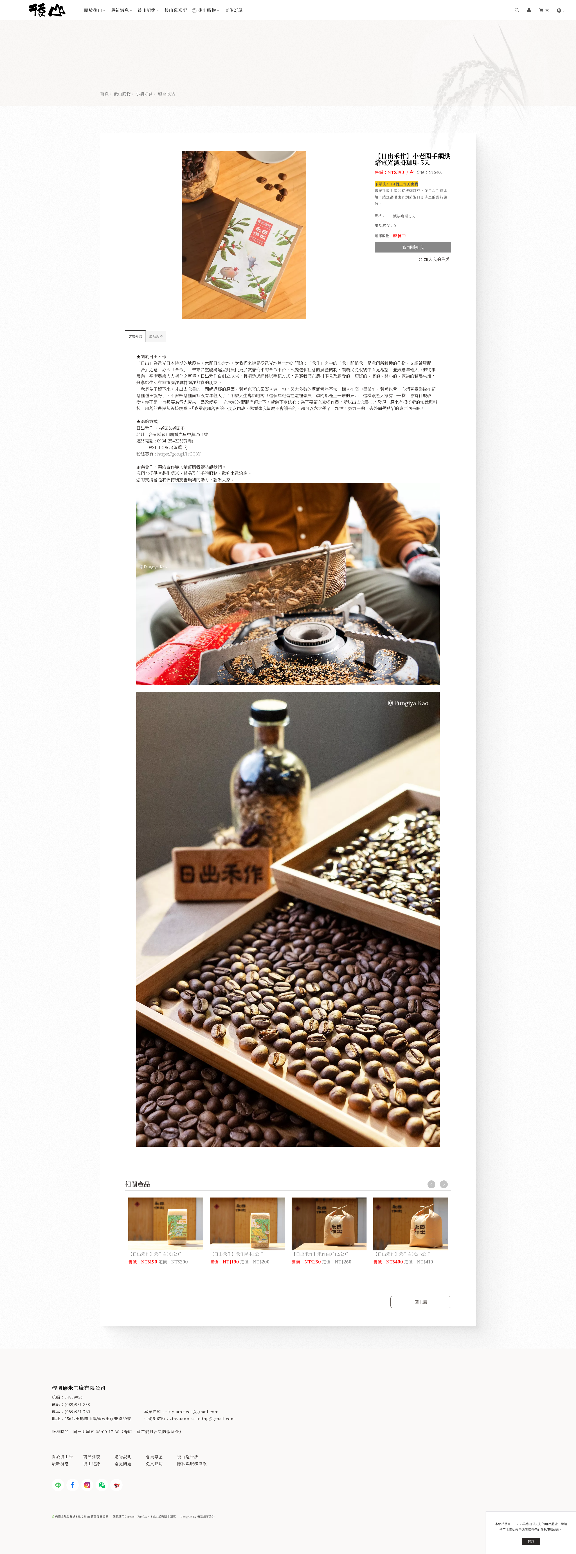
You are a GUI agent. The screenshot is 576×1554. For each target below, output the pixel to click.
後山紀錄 (147, 10)
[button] (517, 10)
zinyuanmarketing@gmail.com (202, 1418)
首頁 (104, 93)
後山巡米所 (175, 10)
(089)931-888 (77, 1404)
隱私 (543, 1529)
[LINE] (58, 1485)
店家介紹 (135, 336)
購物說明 (123, 1456)
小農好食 (144, 93)
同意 (531, 1541)
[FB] (72, 1485)
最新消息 (120, 10)
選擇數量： (384, 235)
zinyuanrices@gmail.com (192, 1411)
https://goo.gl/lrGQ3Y (179, 454)
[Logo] (47, 9)
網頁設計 (209, 1516)
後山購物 (207, 10)
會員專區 (154, 1456)
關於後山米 (62, 1456)
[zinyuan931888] (102, 1485)
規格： (380, 215)
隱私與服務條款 (192, 1463)
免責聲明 (154, 1463)
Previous (431, 1184)
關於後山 (93, 10)
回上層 (420, 1302)
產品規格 (156, 336)
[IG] (87, 1485)
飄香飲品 (166, 93)
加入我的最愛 (436, 259)
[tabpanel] (288, 63)
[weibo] (116, 1485)
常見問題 (123, 1463)
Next (444, 1184)
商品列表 (91, 1456)
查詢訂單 (234, 10)
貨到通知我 (413, 247)
